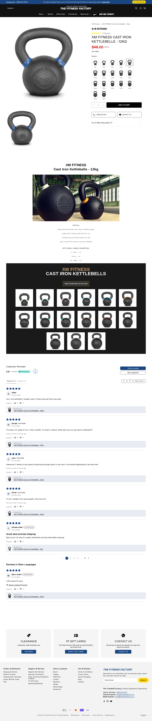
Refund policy (75, 715)
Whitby (55, 684)
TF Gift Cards (33, 681)
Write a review (133, 368)
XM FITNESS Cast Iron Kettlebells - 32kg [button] (29, 480)
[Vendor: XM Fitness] (99, 30)
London (56, 679)
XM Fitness (96, 24)
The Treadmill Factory (49, 715)
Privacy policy (86, 715)
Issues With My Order (11, 679)
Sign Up (143, 680)
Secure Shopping (84, 677)
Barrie (55, 672)
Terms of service (98, 715)
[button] (145, 8)
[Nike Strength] (103, 14)
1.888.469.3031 (121, 692)
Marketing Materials (35, 683)
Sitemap (81, 682)
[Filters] (130, 381)
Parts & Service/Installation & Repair (38, 677)
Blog (79, 679)
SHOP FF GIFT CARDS (76, 652)
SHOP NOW (29, 652)
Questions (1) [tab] (21, 381)
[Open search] (124, 381)
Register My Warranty (36, 672)
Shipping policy (110, 715)
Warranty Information (36, 674)
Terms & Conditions (85, 672)
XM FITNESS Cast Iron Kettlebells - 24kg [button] (29, 597)
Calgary (56, 674)
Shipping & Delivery (10, 672)
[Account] (141, 8)
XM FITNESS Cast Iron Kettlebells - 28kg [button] (29, 411)
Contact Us (123, 652)
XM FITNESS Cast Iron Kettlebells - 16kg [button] (29, 445)
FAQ (5, 682)
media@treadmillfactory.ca (124, 697)
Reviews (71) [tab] (11, 381)
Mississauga (57, 687)
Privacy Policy (83, 674)
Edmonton (57, 677)
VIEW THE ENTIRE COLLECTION (76, 284)
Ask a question (133, 372)
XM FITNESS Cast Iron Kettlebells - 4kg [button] (28, 549)
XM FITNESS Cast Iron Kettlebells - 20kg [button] (29, 514)
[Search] (136, 8)
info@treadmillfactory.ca (125, 694)
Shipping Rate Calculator (12, 677)
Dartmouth (57, 689)
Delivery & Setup (9, 674)
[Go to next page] (89, 558)
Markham (56, 682)
